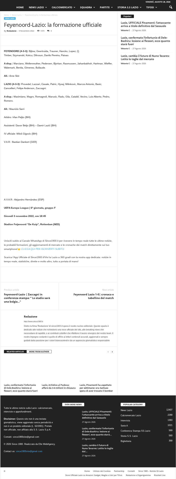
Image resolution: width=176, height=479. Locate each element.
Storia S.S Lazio (128, 7)
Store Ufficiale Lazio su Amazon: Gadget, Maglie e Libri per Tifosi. (94, 475)
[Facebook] (7, 40)
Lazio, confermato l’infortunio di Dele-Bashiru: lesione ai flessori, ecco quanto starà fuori (21, 387)
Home (20, 7)
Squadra (86, 7)
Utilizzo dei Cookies (102, 471)
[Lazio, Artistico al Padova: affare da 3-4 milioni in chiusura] (59, 370)
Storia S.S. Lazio (129, 436)
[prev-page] (108, 352)
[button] (170, 7)
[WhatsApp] (31, 40)
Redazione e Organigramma (138, 475)
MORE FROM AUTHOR (39, 351)
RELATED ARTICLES (15, 351)
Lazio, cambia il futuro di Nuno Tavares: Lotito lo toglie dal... (97, 448)
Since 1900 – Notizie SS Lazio (151, 471)
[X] (15, 40)
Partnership (119, 471)
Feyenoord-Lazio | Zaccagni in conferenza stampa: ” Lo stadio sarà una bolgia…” (27, 298)
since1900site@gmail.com (26, 437)
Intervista (125, 420)
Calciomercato (62, 7)
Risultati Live (159, 475)
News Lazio (36, 7)
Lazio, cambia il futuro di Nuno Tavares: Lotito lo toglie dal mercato (145, 57)
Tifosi (150, 7)
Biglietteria (126, 441)
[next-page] (112, 352)
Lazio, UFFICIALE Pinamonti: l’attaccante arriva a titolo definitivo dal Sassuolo (146, 24)
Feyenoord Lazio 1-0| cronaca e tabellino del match (94, 296)
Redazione (11, 31)
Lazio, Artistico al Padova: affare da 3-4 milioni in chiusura (59, 386)
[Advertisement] (59, 172)
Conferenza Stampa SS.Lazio (135, 431)
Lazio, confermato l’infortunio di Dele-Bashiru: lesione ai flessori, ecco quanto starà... (98, 431)
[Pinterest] (23, 40)
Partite (105, 7)
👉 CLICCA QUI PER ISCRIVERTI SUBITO (41, 249)
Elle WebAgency (46, 444)
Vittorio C (125, 30)
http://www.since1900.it (33, 321)
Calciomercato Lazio (131, 415)
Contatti (131, 471)
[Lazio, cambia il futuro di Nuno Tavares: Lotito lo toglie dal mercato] (70, 450)
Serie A (124, 425)
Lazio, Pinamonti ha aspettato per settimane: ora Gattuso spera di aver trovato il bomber (96, 387)
